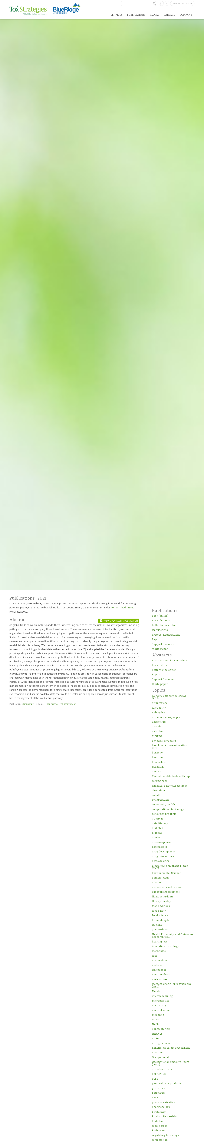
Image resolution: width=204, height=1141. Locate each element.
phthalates (159, 1111)
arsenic (156, 726)
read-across (159, 1125)
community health (163, 804)
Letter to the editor (164, 625)
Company (186, 14)
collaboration (160, 799)
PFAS (155, 1097)
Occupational (160, 1057)
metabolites (159, 979)
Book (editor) (160, 615)
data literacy (160, 823)
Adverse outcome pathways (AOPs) (169, 697)
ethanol (157, 882)
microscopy (159, 1005)
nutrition (158, 1052)
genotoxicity (160, 929)
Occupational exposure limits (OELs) (170, 1063)
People (154, 14)
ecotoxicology (160, 861)
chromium (158, 790)
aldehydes (158, 712)
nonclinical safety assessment (171, 1047)
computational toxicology (168, 809)
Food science (52, 703)
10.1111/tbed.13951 (122, 607)
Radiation (158, 1121)
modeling (158, 1014)
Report (156, 639)
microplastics (160, 1000)
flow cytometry (161, 901)
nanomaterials (161, 1029)
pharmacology (161, 1107)
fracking (157, 924)
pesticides (158, 1088)
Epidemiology (160, 877)
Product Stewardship (165, 1116)
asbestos (157, 731)
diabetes (157, 828)
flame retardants (163, 896)
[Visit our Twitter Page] (167, 3)
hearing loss (160, 941)
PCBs (155, 1078)
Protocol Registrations (166, 634)
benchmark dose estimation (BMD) (169, 746)
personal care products (166, 1083)
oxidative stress (162, 1069)
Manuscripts (28, 703)
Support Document (164, 644)
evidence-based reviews (167, 887)
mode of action (161, 1010)
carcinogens (160, 781)
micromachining (162, 996)
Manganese (159, 969)
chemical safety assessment (169, 785)
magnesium (159, 960)
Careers (169, 14)
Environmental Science (166, 873)
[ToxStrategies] (29, 9)
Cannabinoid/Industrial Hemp (171, 776)
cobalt (156, 795)
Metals (156, 991)
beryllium (158, 757)
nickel (156, 1038)
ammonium (159, 721)
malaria (157, 965)
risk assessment (68, 703)
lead (155, 955)
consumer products (164, 813)
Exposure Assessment (166, 891)
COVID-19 (158, 818)
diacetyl (157, 832)
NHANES (157, 1033)
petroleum (158, 1092)
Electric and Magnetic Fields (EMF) (170, 867)
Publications (136, 14)
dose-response (161, 842)
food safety (159, 910)
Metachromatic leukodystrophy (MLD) (171, 985)
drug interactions (163, 856)
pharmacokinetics (163, 1102)
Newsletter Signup (182, 3)
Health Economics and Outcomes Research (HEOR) (172, 935)
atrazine (157, 736)
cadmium (158, 766)
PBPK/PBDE (159, 1074)
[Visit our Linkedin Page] (161, 3)
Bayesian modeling (164, 740)
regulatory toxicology (165, 1135)
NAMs (155, 1024)
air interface (160, 703)
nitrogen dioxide (162, 1043)
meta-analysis (161, 974)
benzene (157, 752)
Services (117, 14)
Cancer (156, 771)
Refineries (158, 1130)
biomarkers (159, 762)
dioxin (156, 837)
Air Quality (159, 707)
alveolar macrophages (166, 717)
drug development (163, 851)
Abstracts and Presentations (170, 660)
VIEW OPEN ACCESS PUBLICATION (121, 620)
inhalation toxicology (165, 946)
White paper (160, 648)
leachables (159, 951)
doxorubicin (159, 846)
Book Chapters (161, 620)
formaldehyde (161, 920)
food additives (161, 906)
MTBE (155, 1019)
